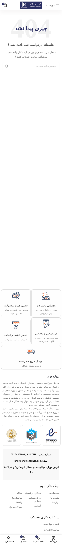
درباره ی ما (52, 376)
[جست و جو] (7, 66)
